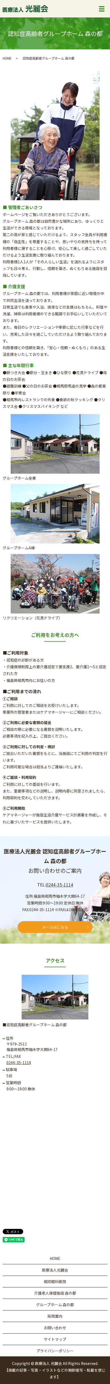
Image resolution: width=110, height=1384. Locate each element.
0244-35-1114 (59, 884)
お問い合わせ (55, 1327)
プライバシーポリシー (55, 1350)
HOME (7, 58)
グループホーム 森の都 (55, 1304)
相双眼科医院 (55, 1281)
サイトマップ (55, 1339)
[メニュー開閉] (101, 9)
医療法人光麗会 (55, 1270)
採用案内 (55, 1316)
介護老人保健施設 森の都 (55, 1293)
